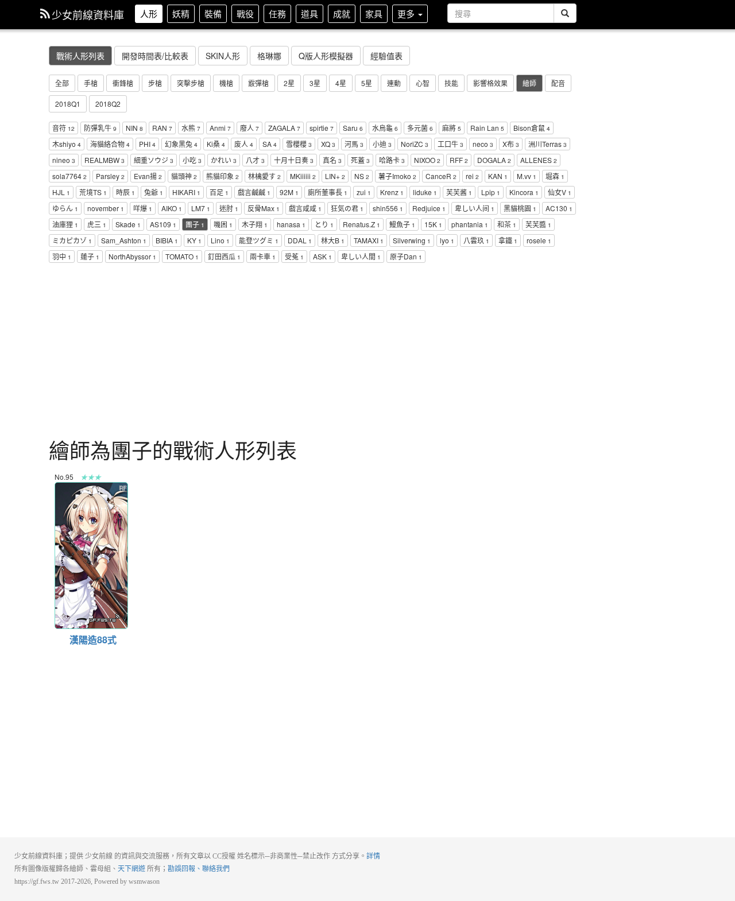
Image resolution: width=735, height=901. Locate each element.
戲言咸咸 (305, 208)
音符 (63, 128)
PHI (147, 144)
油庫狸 (65, 224)
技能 (451, 83)
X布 (510, 144)
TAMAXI (369, 240)
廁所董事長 (327, 192)
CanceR (441, 176)
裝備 (213, 13)
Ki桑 (216, 144)
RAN (162, 128)
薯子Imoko (397, 176)
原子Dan (406, 256)
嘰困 (223, 224)
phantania (469, 224)
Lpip (490, 192)
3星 (315, 83)
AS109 (163, 224)
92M (289, 192)
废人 (243, 144)
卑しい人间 (474, 208)
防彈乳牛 (100, 128)
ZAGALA (284, 128)
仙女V (559, 192)
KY (194, 240)
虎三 (96, 224)
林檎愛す (264, 176)
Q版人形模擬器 (326, 55)
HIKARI (186, 192)
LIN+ (335, 176)
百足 (219, 192)
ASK (322, 256)
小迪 (382, 144)
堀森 (555, 176)
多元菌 (420, 128)
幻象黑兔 (181, 144)
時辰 (125, 192)
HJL (61, 192)
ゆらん (65, 208)
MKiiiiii (303, 176)
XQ (328, 144)
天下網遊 (131, 869)
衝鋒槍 (123, 83)
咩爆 (142, 208)
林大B (333, 240)
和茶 (506, 224)
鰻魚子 (402, 224)
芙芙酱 (459, 192)
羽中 (61, 256)
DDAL (300, 240)
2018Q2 (108, 103)
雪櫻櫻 (299, 144)
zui (364, 192)
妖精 (180, 13)
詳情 (373, 856)
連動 (394, 83)
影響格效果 (490, 83)
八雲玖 (476, 240)
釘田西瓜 (224, 256)
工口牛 (450, 144)
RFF (459, 160)
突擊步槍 (190, 83)
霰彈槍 (258, 83)
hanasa (291, 224)
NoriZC (414, 144)
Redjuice (429, 208)
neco (483, 144)
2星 (289, 83)
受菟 (294, 256)
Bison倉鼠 (531, 128)
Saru (353, 128)
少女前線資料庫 (88, 14)
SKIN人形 (223, 55)
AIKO (171, 208)
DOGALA (494, 160)
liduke (425, 192)
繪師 (529, 83)
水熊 (190, 128)
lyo (447, 240)
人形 (148, 13)
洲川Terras (547, 144)
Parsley (110, 176)
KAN (498, 176)
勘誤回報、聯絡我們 (199, 869)
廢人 (249, 128)
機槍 (226, 83)
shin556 (388, 208)
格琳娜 (269, 55)
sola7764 (69, 176)
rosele (539, 240)
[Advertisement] (313, 352)
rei (472, 176)
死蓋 (360, 160)
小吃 (192, 160)
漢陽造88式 (90, 489)
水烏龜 (385, 128)
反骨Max (263, 208)
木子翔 (255, 224)
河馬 (354, 144)
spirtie (322, 128)
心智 (423, 83)
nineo (63, 160)
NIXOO (427, 160)
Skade (128, 224)
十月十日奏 (294, 160)
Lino (220, 240)
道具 (309, 13)
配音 (558, 83)
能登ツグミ (258, 240)
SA (269, 144)
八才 (255, 160)
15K (433, 224)
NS (361, 176)
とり (324, 224)
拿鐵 (507, 240)
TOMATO (182, 256)
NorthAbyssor (132, 256)
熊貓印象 (222, 176)
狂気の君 (347, 208)
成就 (341, 13)
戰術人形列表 (80, 55)
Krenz (392, 192)
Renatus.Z (361, 224)
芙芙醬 (538, 224)
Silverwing (412, 240)
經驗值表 (386, 55)
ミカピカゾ (72, 240)
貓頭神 (184, 176)
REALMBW (104, 160)
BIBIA (167, 240)
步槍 (155, 83)
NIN (134, 128)
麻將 (451, 128)
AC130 (559, 208)
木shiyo (66, 144)
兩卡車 (263, 256)
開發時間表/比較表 (155, 55)
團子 (194, 224)
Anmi (220, 128)
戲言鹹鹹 (254, 192)
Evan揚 (148, 176)
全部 (62, 83)
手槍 (91, 83)
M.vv (526, 176)
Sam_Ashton (123, 240)
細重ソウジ (153, 160)
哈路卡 (392, 160)
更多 (407, 13)
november (105, 208)
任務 (277, 13)
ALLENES (538, 160)
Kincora (524, 192)
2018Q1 (67, 103)
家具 (373, 13)
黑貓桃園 (520, 208)
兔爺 (153, 192)
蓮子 (89, 256)
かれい (224, 160)
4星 (340, 83)
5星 (366, 83)
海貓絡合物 (110, 144)
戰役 (245, 13)
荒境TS (93, 192)
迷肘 (228, 208)
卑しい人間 (361, 256)
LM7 (200, 208)
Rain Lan (487, 128)
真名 (332, 160)
